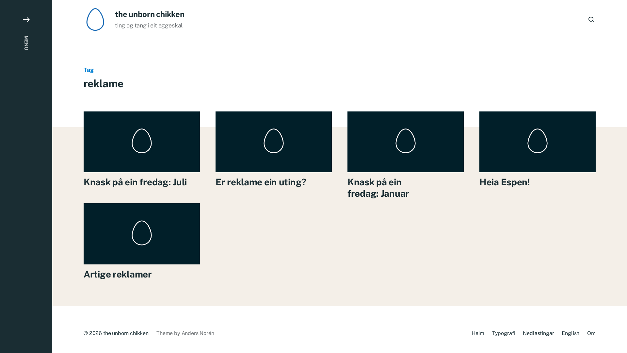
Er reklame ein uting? (261, 181)
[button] (26, 176)
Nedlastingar (538, 333)
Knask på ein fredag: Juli (135, 181)
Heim (478, 333)
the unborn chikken (150, 14)
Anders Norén (198, 333)
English (570, 333)
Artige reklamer (118, 274)
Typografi (503, 333)
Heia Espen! (504, 181)
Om (591, 333)
